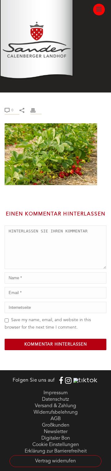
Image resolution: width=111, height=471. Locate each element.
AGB (56, 418)
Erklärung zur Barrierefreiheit (56, 451)
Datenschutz (55, 399)
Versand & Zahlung (55, 405)
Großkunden (55, 425)
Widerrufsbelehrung (56, 412)
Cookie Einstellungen (55, 444)
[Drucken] (36, 110)
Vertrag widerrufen (55, 461)
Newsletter (56, 431)
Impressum (55, 393)
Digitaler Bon (55, 438)
